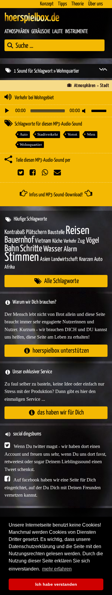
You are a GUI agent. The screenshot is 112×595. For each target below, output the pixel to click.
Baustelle (56, 232)
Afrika (9, 267)
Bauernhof (19, 240)
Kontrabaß (14, 232)
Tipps (62, 4)
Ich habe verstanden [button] (56, 584)
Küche (57, 241)
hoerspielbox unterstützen (61, 351)
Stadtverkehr (47, 134)
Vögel (92, 240)
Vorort (72, 134)
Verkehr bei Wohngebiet (34, 97)
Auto (24, 134)
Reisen (77, 230)
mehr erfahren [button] (57, 568)
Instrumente (76, 31)
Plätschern (36, 232)
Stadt (104, 85)
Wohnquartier (31, 144)
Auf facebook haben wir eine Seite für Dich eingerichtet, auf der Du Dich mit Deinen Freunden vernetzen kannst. (52, 487)
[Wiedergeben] (7, 111)
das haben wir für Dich (60, 412)
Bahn (11, 248)
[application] (56, 111)
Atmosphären (16, 31)
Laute (57, 31)
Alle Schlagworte (61, 281)
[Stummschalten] (85, 111)
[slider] (99, 110)
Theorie (77, 4)
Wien (91, 134)
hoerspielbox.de (31, 18)
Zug (81, 241)
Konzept (46, 4)
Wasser (52, 249)
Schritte (31, 248)
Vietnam (43, 241)
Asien (45, 259)
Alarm (70, 249)
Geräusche (40, 31)
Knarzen (86, 259)
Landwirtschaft (64, 259)
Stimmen (21, 257)
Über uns (95, 4)
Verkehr (70, 241)
